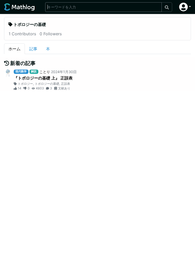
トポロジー (25, 84)
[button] (185, 7)
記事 (33, 48)
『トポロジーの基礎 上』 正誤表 (43, 77)
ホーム (14, 48)
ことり (44, 72)
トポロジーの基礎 (47, 84)
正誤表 (65, 84)
